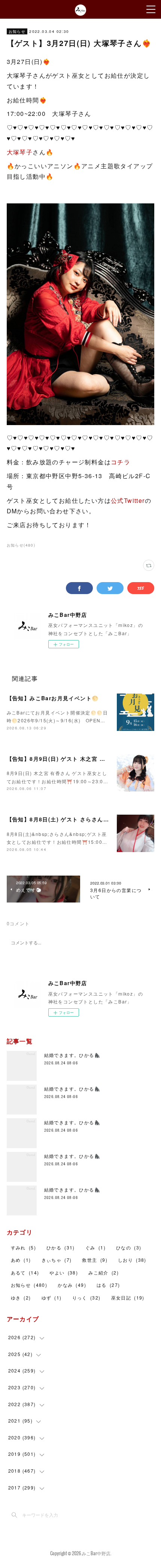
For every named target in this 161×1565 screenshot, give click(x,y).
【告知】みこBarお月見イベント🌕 (53, 698)
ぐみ (95, 1247)
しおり (132, 1260)
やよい (63, 1272)
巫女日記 (128, 1297)
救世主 (94, 1260)
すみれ (23, 1247)
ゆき (21, 1297)
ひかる (60, 1247)
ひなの (128, 1247)
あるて (25, 1272)
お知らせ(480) (21, 545)
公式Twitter (128, 500)
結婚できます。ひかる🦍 (72, 1055)
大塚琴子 (20, 152)
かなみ (72, 1285)
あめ (21, 1260)
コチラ (120, 462)
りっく (86, 1297)
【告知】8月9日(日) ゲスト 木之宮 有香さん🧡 (68, 758)
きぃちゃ (57, 1260)
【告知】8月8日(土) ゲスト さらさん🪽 (58, 819)
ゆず (52, 1297)
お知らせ (17, 31)
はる (108, 1285)
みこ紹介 (103, 1272)
